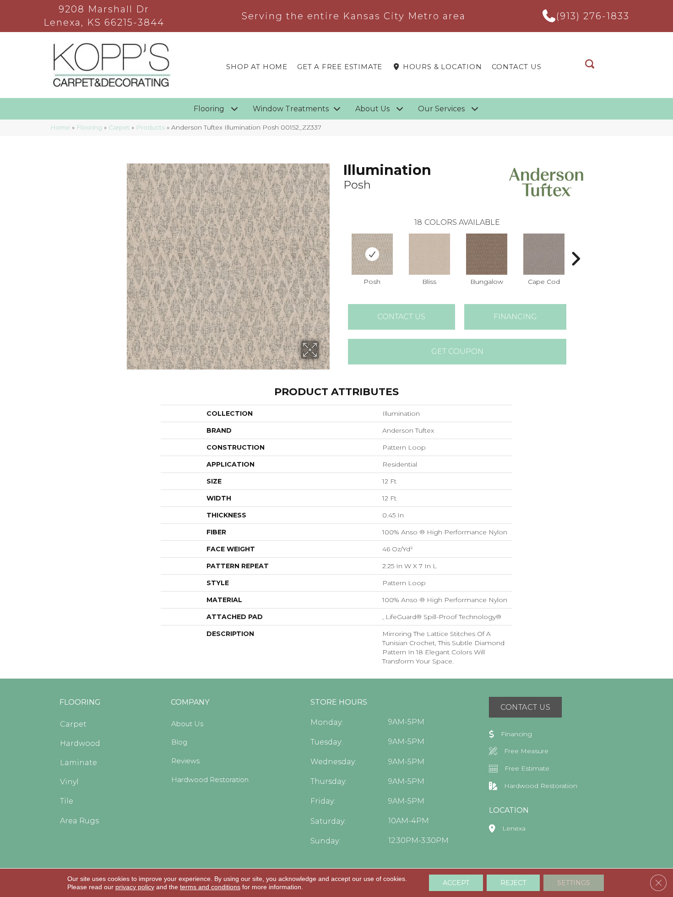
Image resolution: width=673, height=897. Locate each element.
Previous (339, 245)
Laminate (78, 762)
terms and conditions (210, 887)
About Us (187, 723)
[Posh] (372, 254)
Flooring (89, 127)
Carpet (119, 127)
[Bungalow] (487, 254)
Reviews (185, 760)
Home (60, 127)
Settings (573, 883)
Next (575, 245)
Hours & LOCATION (441, 66)
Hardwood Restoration (210, 779)
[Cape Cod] (544, 254)
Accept (456, 883)
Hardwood (80, 743)
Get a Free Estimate (339, 66)
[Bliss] (429, 254)
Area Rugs (79, 820)
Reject (513, 883)
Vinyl (69, 781)
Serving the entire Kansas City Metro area (354, 16)
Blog (179, 742)
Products (150, 127)
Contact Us (517, 66)
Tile (66, 801)
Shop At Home (257, 66)
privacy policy (134, 887)
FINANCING (515, 316)
